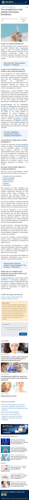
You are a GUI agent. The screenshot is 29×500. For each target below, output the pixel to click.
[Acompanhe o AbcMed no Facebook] (2, 494)
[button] (26, 2)
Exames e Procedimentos (8, 7)
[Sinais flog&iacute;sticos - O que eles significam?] (5, 468)
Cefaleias (6, 183)
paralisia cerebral (19, 122)
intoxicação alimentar (18, 279)
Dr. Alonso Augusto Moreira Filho (10, 297)
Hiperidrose (7, 185)
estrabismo (4, 110)
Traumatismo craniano (11, 134)
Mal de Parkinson (8, 179)
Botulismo (15, 65)
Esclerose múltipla (9, 178)
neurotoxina (23, 48)
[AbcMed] (12, 2)
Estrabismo (14, 132)
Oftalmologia (12, 106)
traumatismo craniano (20, 118)
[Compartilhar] (27, 7)
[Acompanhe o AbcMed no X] (5, 494)
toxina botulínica (23, 144)
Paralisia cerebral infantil (12, 135)
